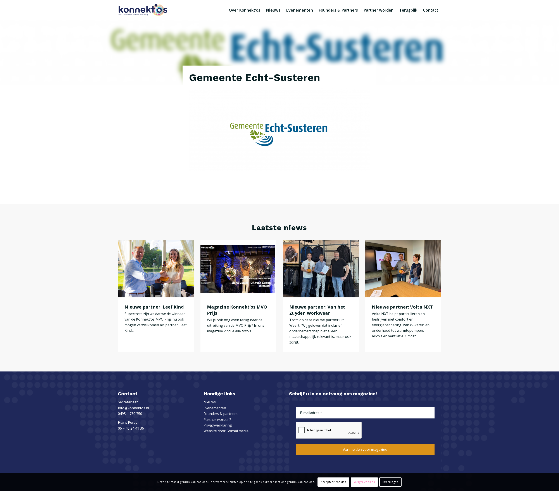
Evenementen (215, 408)
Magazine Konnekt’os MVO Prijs (237, 310)
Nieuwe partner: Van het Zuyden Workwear (317, 310)
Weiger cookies (364, 482)
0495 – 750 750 (130, 413)
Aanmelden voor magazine (365, 449)
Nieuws (210, 402)
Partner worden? (217, 419)
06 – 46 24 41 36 (131, 428)
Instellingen (390, 482)
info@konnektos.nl (133, 408)
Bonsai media (237, 431)
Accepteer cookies (333, 482)
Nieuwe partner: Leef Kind (154, 307)
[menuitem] (244, 10)
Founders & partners (221, 413)
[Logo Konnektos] (143, 10)
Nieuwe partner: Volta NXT (402, 307)
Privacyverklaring (218, 425)
